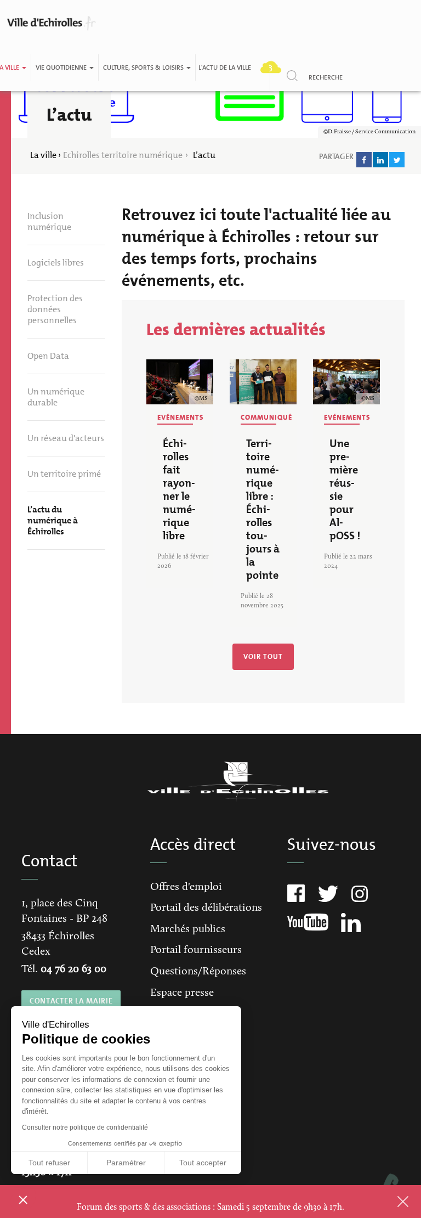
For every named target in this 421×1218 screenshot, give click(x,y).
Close (388, 1201)
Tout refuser (49, 1162)
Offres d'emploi (186, 887)
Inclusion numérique (49, 221)
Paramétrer (126, 1162)
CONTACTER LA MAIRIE (71, 1001)
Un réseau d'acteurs (65, 438)
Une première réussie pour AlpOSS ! (344, 489)
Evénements (180, 417)
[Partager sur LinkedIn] (380, 159)
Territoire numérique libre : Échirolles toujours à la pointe (263, 509)
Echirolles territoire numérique (123, 155)
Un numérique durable (55, 397)
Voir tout (263, 656)
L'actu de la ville (224, 67)
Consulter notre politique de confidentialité (85, 1127)
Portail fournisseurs (196, 950)
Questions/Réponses (198, 971)
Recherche (326, 77)
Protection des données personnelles (55, 309)
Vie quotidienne (62, 67)
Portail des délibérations (206, 908)
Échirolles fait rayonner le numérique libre (179, 489)
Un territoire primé (64, 474)
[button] (23, 1199)
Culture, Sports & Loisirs (144, 67)
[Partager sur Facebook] (364, 159)
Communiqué (266, 417)
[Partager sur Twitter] (397, 159)
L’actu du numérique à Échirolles (52, 520)
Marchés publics (187, 929)
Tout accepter (202, 1162)
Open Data (48, 356)
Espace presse (182, 993)
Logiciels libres (55, 262)
